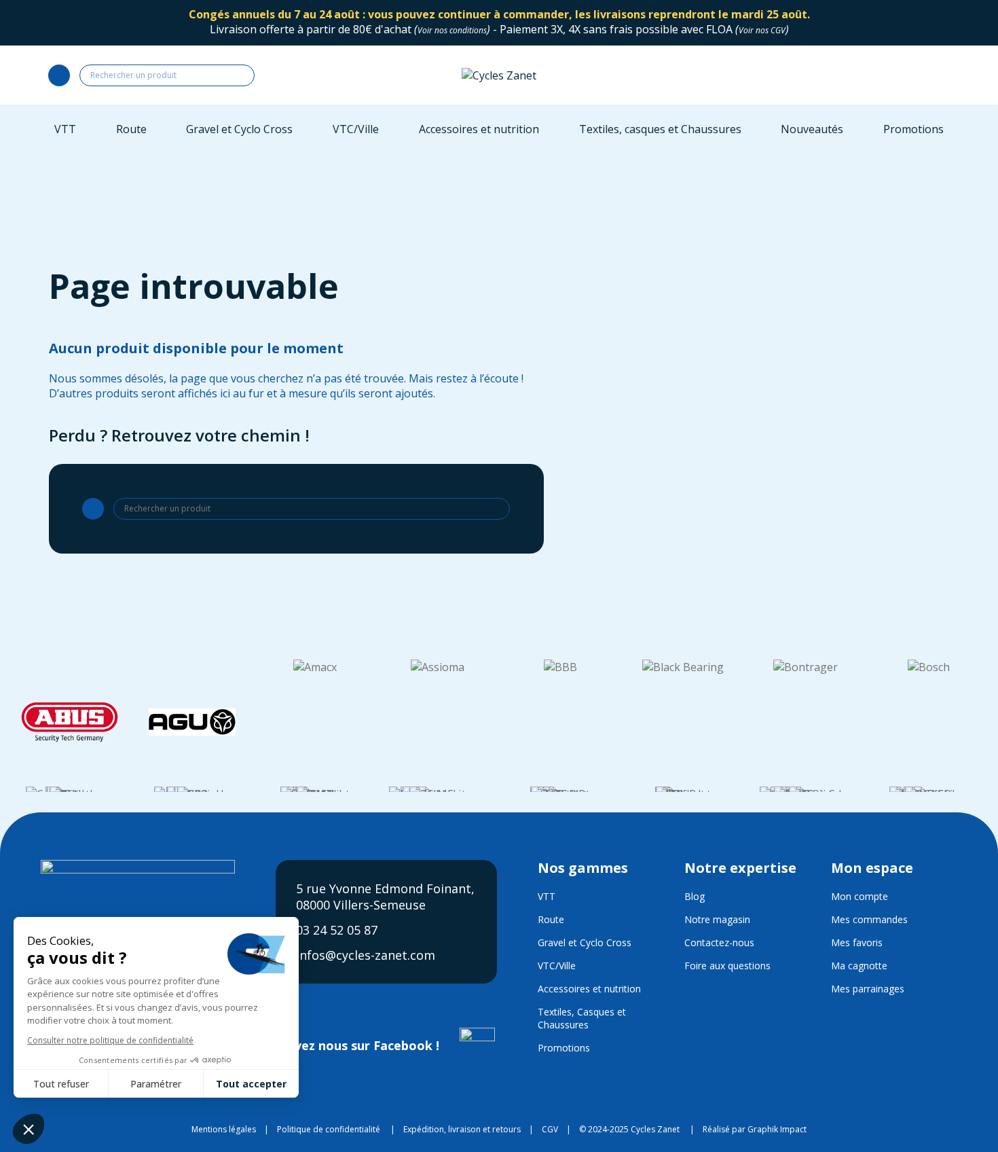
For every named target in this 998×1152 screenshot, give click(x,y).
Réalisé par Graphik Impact (755, 1129)
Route (551, 919)
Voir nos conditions (452, 30)
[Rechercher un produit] (59, 75)
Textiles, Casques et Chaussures (582, 1018)
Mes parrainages (867, 988)
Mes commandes (869, 919)
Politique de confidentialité (328, 1129)
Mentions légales (223, 1129)
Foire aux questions (727, 965)
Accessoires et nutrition (589, 988)
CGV (550, 1129)
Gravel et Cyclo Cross (584, 942)
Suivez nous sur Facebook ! (360, 1045)
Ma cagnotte (859, 965)
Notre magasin (717, 919)
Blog (694, 896)
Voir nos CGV (762, 30)
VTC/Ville (557, 965)
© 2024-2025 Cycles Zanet (629, 1129)
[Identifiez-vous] (868, 75)
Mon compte (859, 896)
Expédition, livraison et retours (462, 1129)
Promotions (564, 1047)
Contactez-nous (719, 942)
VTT (546, 896)
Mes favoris (857, 942)
